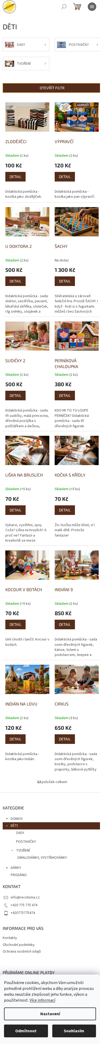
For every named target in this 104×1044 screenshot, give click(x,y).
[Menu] (92, 6)
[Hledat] (64, 6)
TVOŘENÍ (23, 850)
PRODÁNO (19, 875)
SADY (20, 833)
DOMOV (17, 818)
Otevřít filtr (52, 88)
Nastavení (50, 1014)
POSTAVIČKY (26, 841)
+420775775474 (23, 913)
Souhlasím (74, 1031)
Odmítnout (26, 1031)
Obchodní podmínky (19, 945)
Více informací (42, 1000)
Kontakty (10, 938)
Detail (15, 176)
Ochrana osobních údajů (22, 951)
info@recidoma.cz (25, 897)
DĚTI (14, 825)
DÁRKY (16, 867)
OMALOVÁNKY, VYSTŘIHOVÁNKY (42, 857)
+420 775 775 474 (24, 905)
